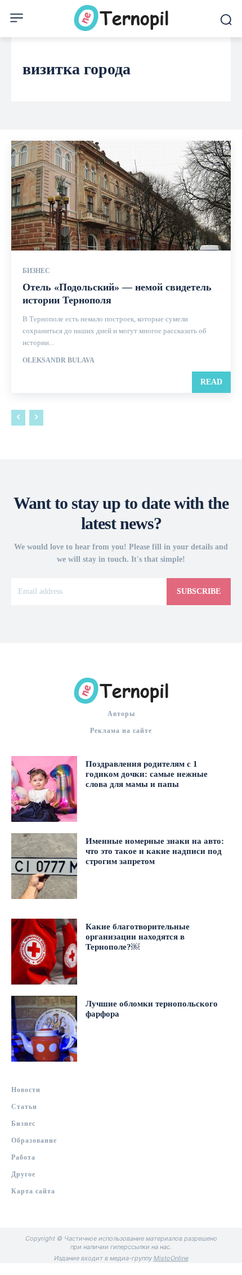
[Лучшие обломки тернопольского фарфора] (44, 1029)
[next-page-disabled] (36, 418)
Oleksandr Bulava (59, 360)
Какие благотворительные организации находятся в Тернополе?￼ (138, 936)
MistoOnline (171, 1258)
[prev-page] (18, 418)
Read (211, 382)
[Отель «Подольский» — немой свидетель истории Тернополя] (121, 195)
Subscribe (199, 591)
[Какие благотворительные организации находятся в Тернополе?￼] (44, 952)
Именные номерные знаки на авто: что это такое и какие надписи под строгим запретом (155, 851)
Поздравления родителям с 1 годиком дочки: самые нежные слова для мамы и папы (147, 774)
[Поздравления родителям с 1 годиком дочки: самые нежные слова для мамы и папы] (44, 789)
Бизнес (36, 270)
